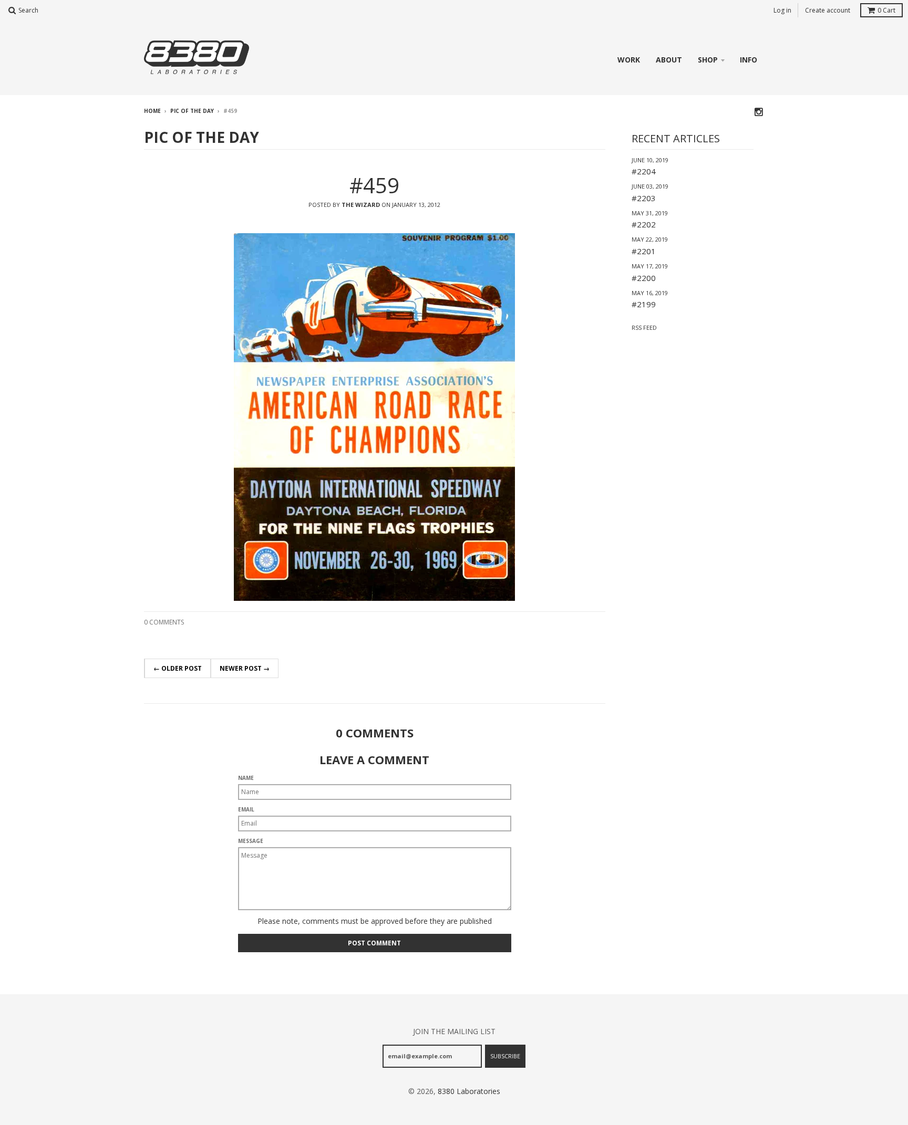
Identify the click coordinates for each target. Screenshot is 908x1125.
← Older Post (177, 668)
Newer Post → (245, 668)
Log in (782, 10)
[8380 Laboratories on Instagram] (759, 111)
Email (246, 809)
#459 (374, 185)
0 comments (164, 622)
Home (152, 110)
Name (246, 778)
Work (628, 60)
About (669, 60)
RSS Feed (644, 327)
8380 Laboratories (469, 1091)
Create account (827, 10)
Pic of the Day (192, 110)
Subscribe (505, 1056)
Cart (886, 10)
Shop (708, 60)
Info (748, 60)
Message (250, 841)
